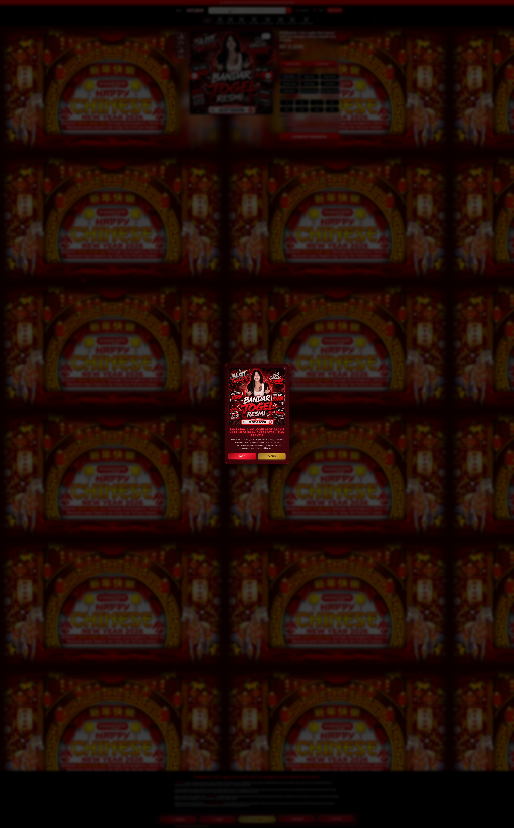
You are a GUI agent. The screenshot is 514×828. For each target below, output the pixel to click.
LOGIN (242, 456)
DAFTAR (272, 456)
